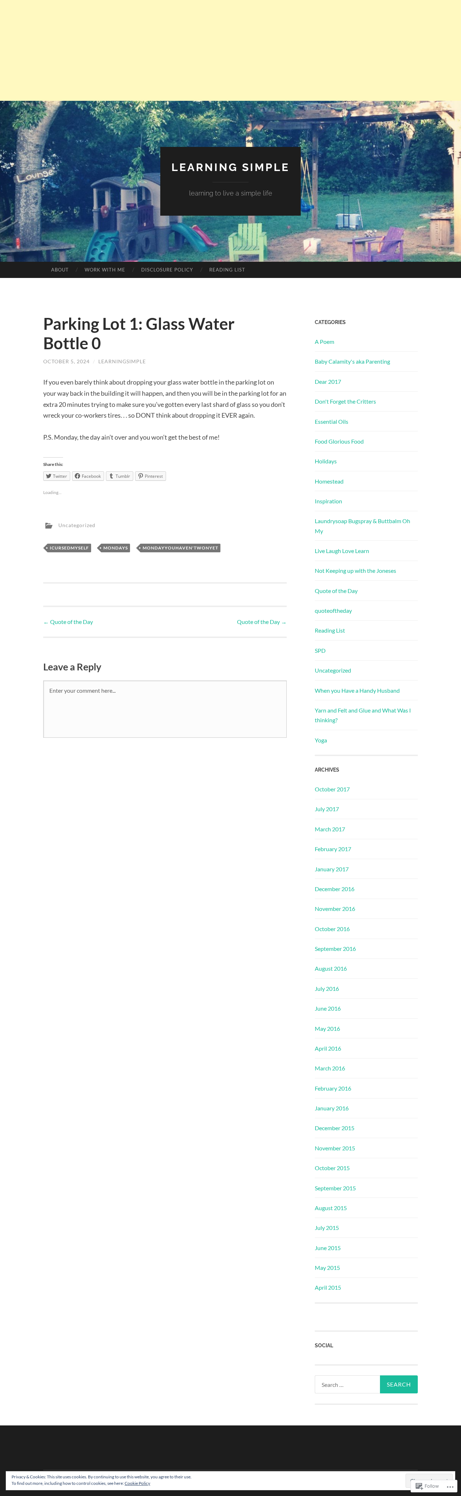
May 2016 (327, 1028)
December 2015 (334, 1127)
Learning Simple (230, 167)
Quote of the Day (68, 621)
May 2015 (327, 1267)
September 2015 (335, 1188)
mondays (115, 548)
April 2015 (328, 1287)
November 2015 (335, 1148)
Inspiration (328, 501)
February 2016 (333, 1088)
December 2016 (334, 888)
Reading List (227, 270)
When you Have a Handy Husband (357, 690)
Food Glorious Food (339, 441)
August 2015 (331, 1207)
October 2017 (332, 789)
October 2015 (332, 1167)
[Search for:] (366, 1384)
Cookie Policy (137, 1483)
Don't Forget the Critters (345, 401)
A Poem (324, 341)
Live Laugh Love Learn (342, 550)
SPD (320, 650)
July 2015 (327, 1227)
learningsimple (122, 361)
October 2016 (332, 928)
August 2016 (331, 968)
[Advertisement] (230, 50)
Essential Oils (331, 421)
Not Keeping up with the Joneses (355, 570)
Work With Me (105, 270)
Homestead (329, 481)
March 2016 (330, 1068)
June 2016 (328, 1008)
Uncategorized (76, 525)
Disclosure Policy (167, 270)
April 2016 (328, 1048)
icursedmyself (69, 548)
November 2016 (335, 908)
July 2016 (327, 988)
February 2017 (333, 848)
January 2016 (332, 1108)
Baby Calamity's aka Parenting (352, 361)
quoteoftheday (333, 610)
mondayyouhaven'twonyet (180, 548)
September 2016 (335, 948)
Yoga (321, 740)
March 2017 (330, 829)
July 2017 (327, 808)
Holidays (326, 461)
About (60, 270)
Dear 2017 (328, 381)
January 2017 (332, 869)
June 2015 (328, 1247)
